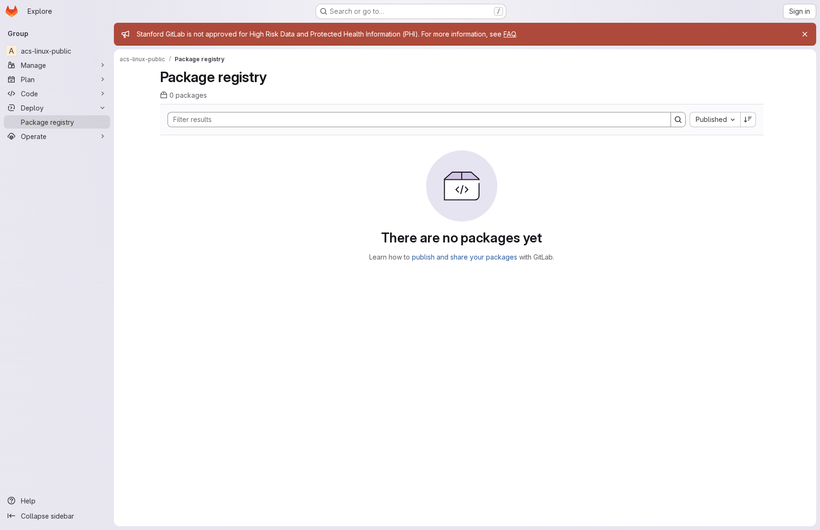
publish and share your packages (464, 257)
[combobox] (715, 119)
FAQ (509, 34)
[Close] (805, 34)
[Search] (678, 119)
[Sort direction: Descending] (748, 119)
